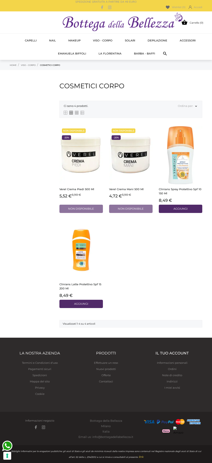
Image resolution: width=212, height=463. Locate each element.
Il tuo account (172, 353)
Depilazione (157, 40)
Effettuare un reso (106, 362)
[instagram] (109, 7)
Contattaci (106, 381)
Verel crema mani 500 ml (126, 189)
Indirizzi (172, 381)
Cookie (40, 393)
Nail (52, 40)
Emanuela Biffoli (72, 53)
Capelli (31, 40)
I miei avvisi (172, 387)
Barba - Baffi (144, 53)
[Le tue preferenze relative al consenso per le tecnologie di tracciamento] (7, 456)
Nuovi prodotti (106, 369)
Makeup (74, 40)
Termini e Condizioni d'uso (40, 362)
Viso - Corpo (102, 40)
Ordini (172, 369)
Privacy (40, 387)
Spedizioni (40, 375)
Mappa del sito (40, 381)
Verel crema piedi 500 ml (76, 189)
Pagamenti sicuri (39, 369)
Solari (130, 40)
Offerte (106, 375)
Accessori (188, 40)
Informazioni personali (172, 362)
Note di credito (172, 375)
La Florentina (110, 53)
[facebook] (102, 7)
